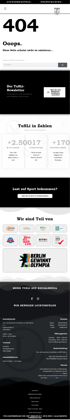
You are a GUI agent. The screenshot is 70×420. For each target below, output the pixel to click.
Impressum (35, 390)
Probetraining (51, 378)
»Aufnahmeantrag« (19, 2)
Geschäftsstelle (57, 373)
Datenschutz (35, 401)
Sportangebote (62, 378)
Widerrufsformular (35, 398)
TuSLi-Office (35, 405)
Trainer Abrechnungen (35, 412)
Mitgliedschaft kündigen (35, 394)
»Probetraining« (51, 2)
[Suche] (62, 65)
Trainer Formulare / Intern (34, 409)
